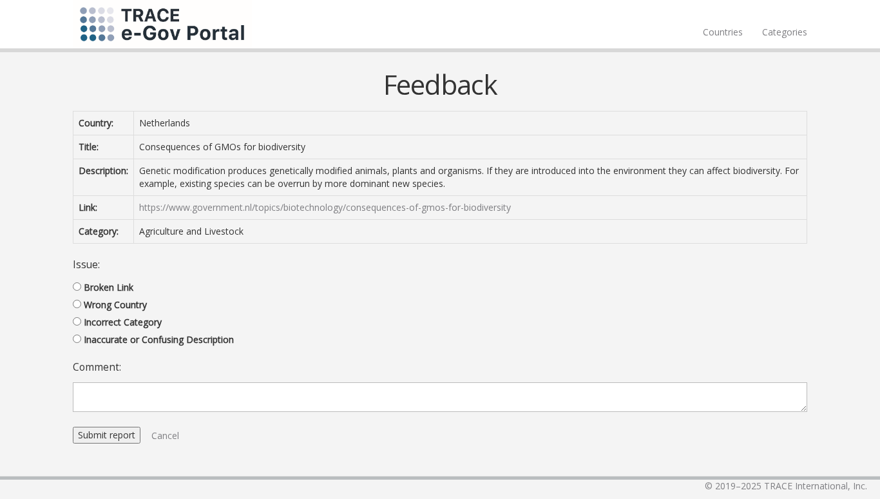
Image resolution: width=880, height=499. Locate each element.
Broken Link (108, 287)
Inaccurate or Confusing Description (159, 339)
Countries (723, 32)
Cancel (165, 435)
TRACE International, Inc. (815, 486)
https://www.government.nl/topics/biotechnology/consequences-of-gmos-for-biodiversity (325, 207)
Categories (784, 32)
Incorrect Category (123, 322)
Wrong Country (115, 304)
